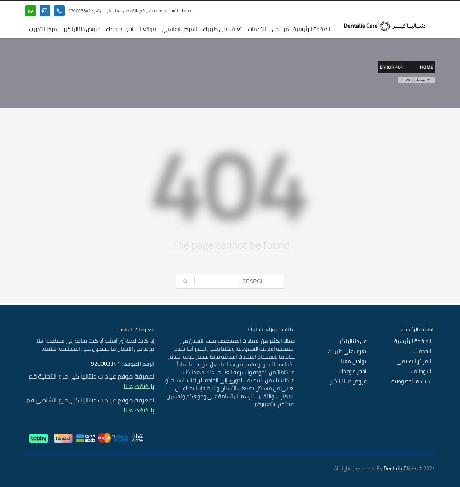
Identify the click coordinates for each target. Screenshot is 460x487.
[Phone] (59, 10)
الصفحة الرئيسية (412, 341)
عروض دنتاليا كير (348, 381)
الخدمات (422, 351)
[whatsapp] (30, 10)
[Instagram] (45, 10)
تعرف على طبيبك (347, 351)
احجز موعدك (353, 371)
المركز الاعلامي (414, 361)
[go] (185, 281)
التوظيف (421, 371)
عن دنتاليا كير (352, 341)
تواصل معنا (354, 361)
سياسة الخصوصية (411, 381)
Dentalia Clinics (400, 468)
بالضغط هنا (139, 386)
